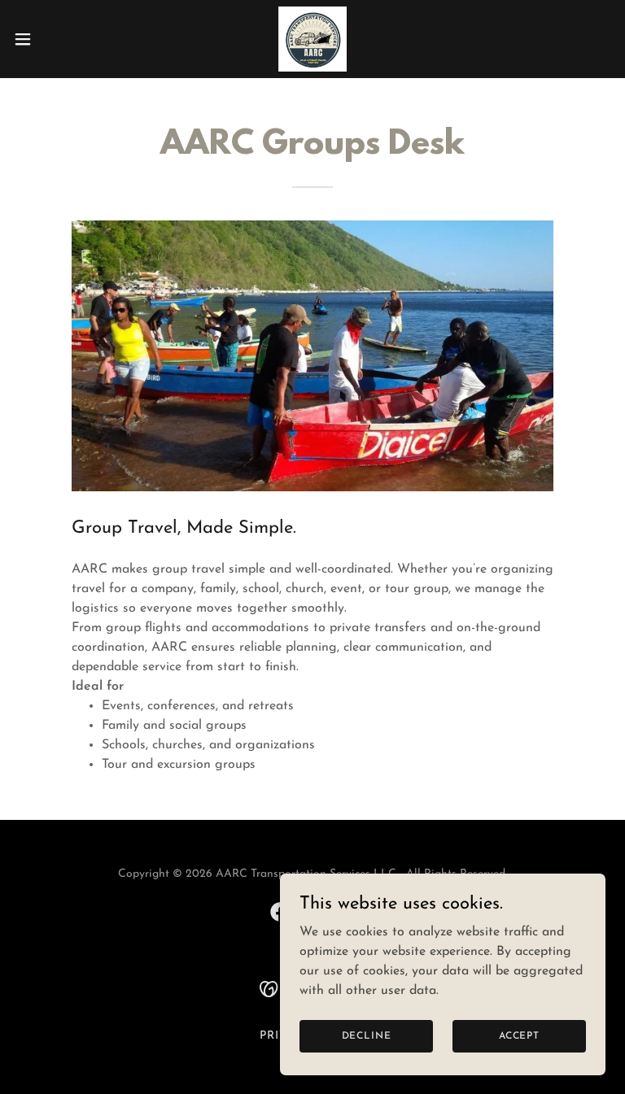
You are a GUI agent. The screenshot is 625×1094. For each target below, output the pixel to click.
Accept (519, 1035)
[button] (52, 39)
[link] (312, 39)
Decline (366, 1035)
